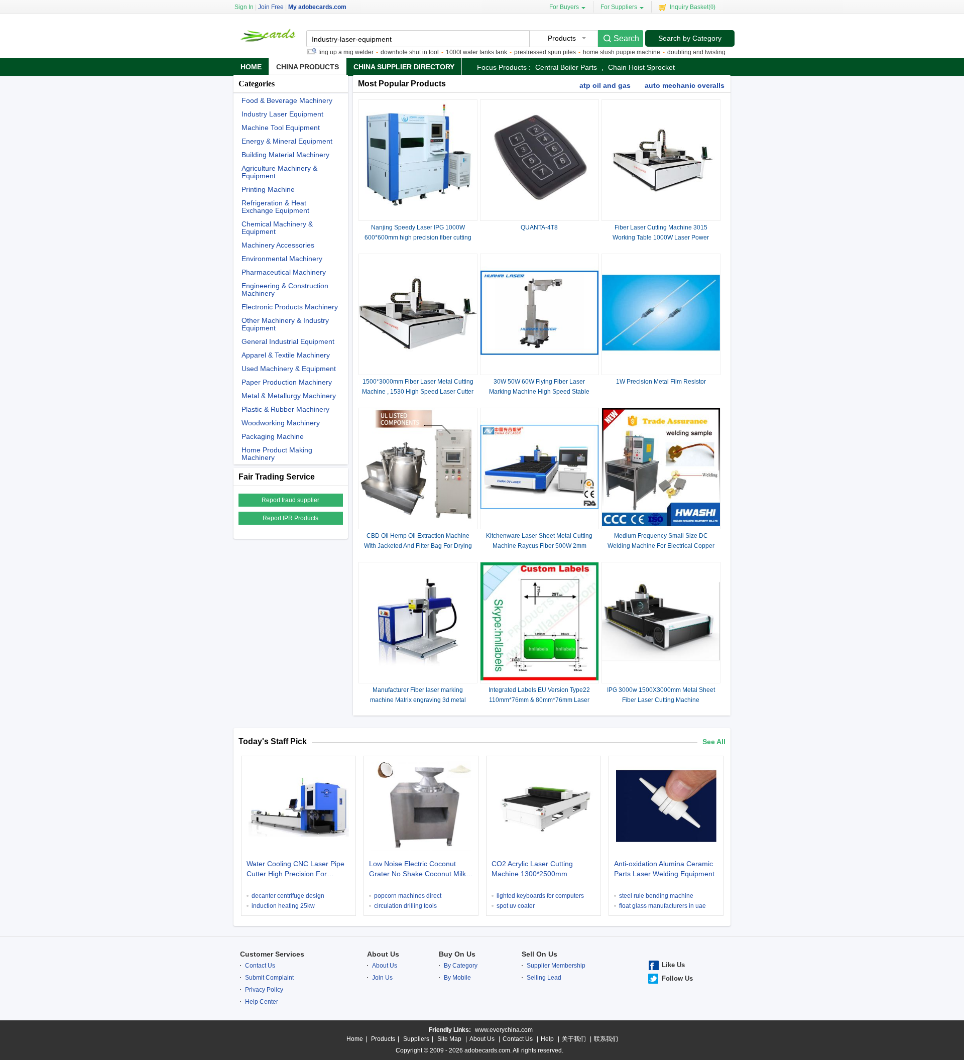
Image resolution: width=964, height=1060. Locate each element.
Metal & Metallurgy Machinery (289, 396)
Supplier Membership (556, 965)
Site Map (449, 1038)
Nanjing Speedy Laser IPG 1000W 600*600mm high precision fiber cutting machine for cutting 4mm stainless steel (418, 237)
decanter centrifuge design (288, 895)
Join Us (382, 977)
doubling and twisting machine (689, 52)
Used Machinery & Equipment (289, 369)
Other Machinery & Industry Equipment (285, 324)
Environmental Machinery (282, 259)
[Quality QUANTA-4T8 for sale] (539, 215)
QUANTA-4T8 (539, 227)
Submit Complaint (269, 977)
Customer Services (272, 954)
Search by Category (689, 38)
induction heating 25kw (283, 905)
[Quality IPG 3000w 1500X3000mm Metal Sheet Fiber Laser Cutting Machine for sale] (661, 678)
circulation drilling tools (405, 905)
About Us (383, 954)
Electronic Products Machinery (290, 307)
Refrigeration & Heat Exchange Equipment (275, 206)
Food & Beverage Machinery (287, 100)
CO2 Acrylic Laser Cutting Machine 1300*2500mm (532, 869)
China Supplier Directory (403, 67)
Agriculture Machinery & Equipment (279, 172)
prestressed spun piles (525, 52)
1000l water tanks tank (456, 52)
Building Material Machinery (285, 155)
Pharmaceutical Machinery (284, 272)
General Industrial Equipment (288, 341)
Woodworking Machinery (281, 423)
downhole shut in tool (389, 52)
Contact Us (260, 965)
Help (547, 1038)
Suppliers (416, 1038)
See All (714, 742)
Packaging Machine (273, 436)
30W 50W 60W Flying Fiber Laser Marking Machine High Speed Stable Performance (539, 391)
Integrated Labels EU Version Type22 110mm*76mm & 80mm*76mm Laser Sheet (539, 700)
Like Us (673, 965)
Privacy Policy (264, 989)
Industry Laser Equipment (282, 114)
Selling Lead (544, 977)
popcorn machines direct (407, 895)
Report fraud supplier (290, 500)
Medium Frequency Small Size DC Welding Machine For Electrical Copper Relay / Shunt (661, 545)
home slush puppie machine (601, 52)
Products (383, 1038)
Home (251, 67)
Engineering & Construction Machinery (285, 289)
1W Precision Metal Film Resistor (661, 381)
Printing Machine (268, 189)
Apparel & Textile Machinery (286, 355)
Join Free (271, 7)
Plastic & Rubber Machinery (285, 409)
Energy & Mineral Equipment (287, 141)
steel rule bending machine (656, 895)
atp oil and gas (605, 85)
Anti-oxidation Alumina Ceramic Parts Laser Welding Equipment (664, 869)
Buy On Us (457, 954)
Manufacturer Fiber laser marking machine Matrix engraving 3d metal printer (418, 700)
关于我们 (574, 1038)
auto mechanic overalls (685, 85)
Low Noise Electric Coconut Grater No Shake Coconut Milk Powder (417, 870)
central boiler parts (566, 67)
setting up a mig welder (321, 52)
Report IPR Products (290, 518)
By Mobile (457, 977)
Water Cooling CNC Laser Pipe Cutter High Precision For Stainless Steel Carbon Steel (295, 870)
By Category (460, 965)
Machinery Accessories (278, 245)
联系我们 (606, 1038)
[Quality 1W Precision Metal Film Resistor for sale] (661, 370)
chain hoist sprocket (641, 67)
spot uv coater (516, 905)
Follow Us (677, 978)
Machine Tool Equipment (281, 128)
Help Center (261, 1001)
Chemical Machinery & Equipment (277, 227)
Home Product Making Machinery (277, 453)
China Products (307, 67)
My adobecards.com (317, 7)
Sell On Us (539, 954)
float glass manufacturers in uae (662, 905)
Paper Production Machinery (287, 382)
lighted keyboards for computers (540, 895)
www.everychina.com (504, 1029)
